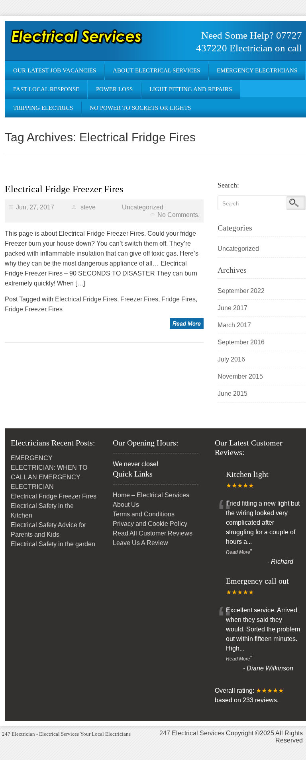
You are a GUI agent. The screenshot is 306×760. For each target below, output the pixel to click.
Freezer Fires (139, 299)
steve (88, 207)
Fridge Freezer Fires (34, 309)
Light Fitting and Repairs (190, 89)
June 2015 (232, 393)
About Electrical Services (156, 70)
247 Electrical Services (191, 733)
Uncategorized (142, 207)
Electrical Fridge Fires (86, 299)
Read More (187, 323)
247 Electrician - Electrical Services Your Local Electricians (66, 734)
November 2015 (240, 376)
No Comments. (178, 214)
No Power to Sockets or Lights (140, 108)
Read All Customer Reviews (152, 533)
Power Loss (114, 89)
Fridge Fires (178, 299)
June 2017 (232, 308)
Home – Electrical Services (151, 495)
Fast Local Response (46, 89)
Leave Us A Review (140, 542)
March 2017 (234, 325)
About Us (126, 504)
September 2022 (241, 290)
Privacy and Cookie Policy (150, 523)
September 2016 (241, 342)
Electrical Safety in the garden (53, 544)
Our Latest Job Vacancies (54, 70)
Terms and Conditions (144, 514)
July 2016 (231, 359)
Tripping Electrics (43, 108)
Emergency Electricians (257, 70)
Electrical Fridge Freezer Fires (64, 189)
